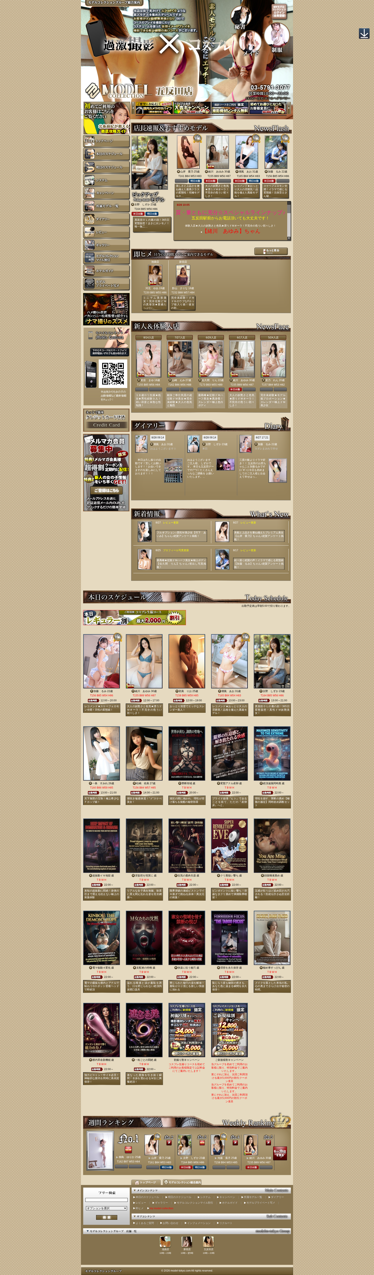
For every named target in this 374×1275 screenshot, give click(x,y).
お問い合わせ (170, 1223)
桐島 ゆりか (126, 1157)
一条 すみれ (100, 783)
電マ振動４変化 (101, 967)
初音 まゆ (147, 380)
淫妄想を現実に (144, 875)
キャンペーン (227, 1197)
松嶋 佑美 (142, 783)
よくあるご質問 (145, 1223)
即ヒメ (139, 1208)
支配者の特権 (144, 967)
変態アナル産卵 (229, 783)
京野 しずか (142, 204)
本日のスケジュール (147, 1197)
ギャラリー (161, 1202)
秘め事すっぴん (272, 967)
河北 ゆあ (151, 288)
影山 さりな (180, 288)
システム (205, 1197)
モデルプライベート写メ (261, 1202)
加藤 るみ (274, 171)
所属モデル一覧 (253, 1197)
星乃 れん (271, 380)
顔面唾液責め (272, 875)
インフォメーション (199, 1223)
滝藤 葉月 (224, 1157)
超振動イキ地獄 (101, 875)
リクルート (225, 1223)
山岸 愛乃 (186, 171)
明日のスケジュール (179, 1197)
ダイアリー (277, 1197)
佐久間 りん (209, 380)
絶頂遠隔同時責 (272, 783)
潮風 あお (245, 171)
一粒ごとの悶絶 (144, 1059)
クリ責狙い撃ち (229, 875)
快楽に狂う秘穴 (187, 967)
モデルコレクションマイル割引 (195, 1202)
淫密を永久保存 (229, 967)
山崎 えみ (178, 380)
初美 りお (185, 691)
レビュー (141, 1202)
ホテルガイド (230, 1202)
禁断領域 (187, 783)
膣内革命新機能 (101, 1059)
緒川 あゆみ (216, 171)
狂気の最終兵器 (187, 875)
